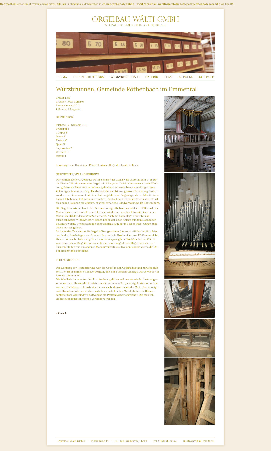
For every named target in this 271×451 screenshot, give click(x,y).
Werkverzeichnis (124, 77)
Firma (62, 77)
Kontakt (206, 77)
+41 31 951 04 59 (167, 441)
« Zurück (61, 313)
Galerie (151, 77)
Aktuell (186, 77)
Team (168, 77)
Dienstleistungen (88, 77)
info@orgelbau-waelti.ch (198, 441)
